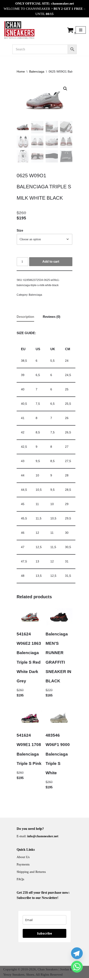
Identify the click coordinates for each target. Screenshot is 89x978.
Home (21, 71)
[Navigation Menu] (81, 30)
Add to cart (50, 261)
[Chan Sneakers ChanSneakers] (19, 30)
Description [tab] (25, 316)
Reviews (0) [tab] (51, 316)
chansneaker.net (62, 3)
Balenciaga (36, 71)
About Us (23, 857)
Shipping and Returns (31, 872)
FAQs (20, 879)
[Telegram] (77, 953)
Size (20, 230)
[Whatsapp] (77, 967)
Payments (23, 864)
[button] (65, 89)
